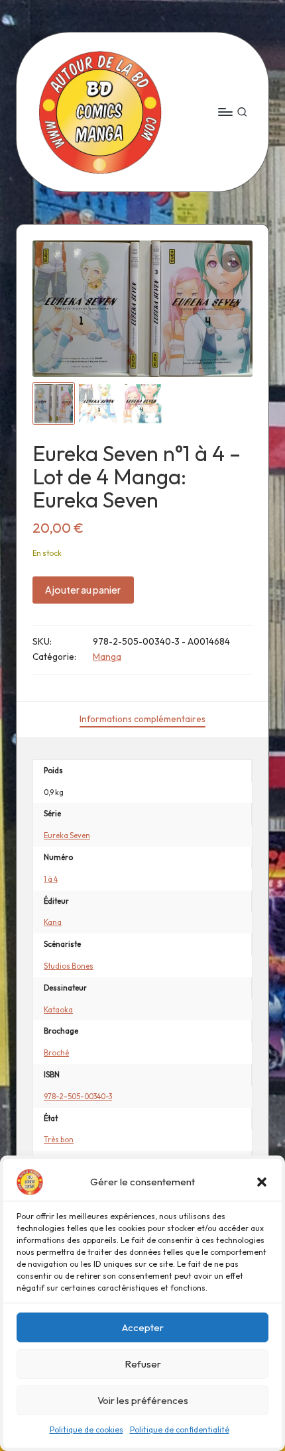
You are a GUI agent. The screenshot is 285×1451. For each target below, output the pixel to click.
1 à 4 (51, 879)
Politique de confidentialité (179, 1429)
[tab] (142, 719)
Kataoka (58, 1009)
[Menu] (224, 111)
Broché (56, 1052)
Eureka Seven (67, 835)
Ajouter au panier (83, 590)
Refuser (143, 1364)
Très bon (59, 1139)
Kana (53, 922)
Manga (107, 657)
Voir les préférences (142, 1400)
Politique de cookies (86, 1429)
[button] (261, 1182)
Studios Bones (68, 966)
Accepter (143, 1327)
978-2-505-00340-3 (78, 1096)
